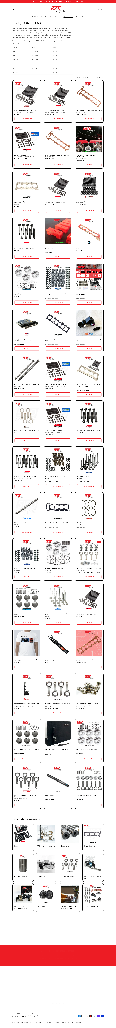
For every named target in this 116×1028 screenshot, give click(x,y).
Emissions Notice (80, 979)
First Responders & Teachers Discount (54, 985)
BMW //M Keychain (50, 659)
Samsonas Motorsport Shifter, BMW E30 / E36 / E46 (27, 704)
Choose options (27, 118)
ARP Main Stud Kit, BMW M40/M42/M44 (56, 384)
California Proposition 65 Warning (84, 982)
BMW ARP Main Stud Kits (21, 155)
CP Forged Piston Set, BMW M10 (54, 568)
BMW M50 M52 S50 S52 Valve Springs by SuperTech (56, 293)
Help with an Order (49, 979)
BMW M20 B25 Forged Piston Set (23, 613)
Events (14, 997)
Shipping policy (66, 1022)
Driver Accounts (16, 985)
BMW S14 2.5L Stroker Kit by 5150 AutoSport (88, 568)
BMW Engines (79, 991)
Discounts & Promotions (19, 982)
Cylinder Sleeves (20, 876)
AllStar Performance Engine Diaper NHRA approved (56, 750)
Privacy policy (47, 1022)
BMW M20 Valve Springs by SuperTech (25, 568)
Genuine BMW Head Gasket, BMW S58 (87, 247)
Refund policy (39, 1022)
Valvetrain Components (46, 846)
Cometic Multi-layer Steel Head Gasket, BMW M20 (57, 339)
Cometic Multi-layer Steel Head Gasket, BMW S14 (57, 523)
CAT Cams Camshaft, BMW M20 (23, 522)
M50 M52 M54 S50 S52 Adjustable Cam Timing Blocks (87, 156)
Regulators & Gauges (92, 940)
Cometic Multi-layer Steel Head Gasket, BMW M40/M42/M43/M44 (26, 201)
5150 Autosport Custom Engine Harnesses (20, 942)
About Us (15, 976)
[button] (14, 9)
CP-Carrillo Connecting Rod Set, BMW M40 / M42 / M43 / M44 (57, 704)
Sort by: (78, 77)
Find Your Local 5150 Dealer (51, 988)
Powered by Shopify (29, 1022)
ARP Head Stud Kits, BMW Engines (55, 110)
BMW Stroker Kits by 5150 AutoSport (69, 907)
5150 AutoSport (20, 1022)
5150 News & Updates (18, 979)
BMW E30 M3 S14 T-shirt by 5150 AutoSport (26, 659)
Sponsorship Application (19, 988)
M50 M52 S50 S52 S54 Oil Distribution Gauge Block (89, 339)
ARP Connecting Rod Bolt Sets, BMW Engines (26, 247)
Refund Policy (47, 991)
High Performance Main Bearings (21, 907)
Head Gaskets (89, 846)
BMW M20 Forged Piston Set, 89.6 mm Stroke (27, 749)
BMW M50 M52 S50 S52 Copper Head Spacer (89, 110)
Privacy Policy (48, 997)
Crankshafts (41, 906)
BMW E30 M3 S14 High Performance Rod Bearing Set (87, 523)
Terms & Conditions (49, 999)
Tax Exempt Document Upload (83, 988)
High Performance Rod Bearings (92, 877)
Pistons (40, 876)
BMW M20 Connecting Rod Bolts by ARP (25, 476)
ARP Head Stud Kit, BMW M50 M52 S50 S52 (26, 110)
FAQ (45, 976)
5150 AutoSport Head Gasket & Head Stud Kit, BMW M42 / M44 (88, 385)
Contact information (76, 1022)
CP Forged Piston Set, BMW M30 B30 (86, 749)
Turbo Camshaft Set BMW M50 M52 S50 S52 (26, 384)
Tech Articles (78, 976)
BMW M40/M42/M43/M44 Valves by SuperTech (86, 477)
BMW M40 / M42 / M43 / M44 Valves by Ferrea (56, 613)
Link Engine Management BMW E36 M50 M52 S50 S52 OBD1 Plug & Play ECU (26, 339)
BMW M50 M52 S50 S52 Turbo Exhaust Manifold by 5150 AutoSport (87, 704)
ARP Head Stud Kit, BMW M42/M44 (55, 201)
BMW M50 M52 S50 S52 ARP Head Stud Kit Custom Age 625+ (88, 293)
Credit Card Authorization (82, 985)
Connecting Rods (67, 876)
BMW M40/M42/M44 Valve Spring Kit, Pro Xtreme (56, 477)
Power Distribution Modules (67, 941)
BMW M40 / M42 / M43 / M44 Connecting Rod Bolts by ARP (89, 431)
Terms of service (56, 1022)
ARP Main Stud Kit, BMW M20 (53, 430)
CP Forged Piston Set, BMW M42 (23, 293)
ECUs (39, 940)
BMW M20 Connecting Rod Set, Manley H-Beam (25, 796)
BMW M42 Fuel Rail (50, 795)
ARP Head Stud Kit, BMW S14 (84, 613)
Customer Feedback (49, 982)
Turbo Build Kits (90, 906)
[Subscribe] (71, 963)
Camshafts (65, 846)
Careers (14, 991)
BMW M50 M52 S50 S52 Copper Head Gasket (89, 659)
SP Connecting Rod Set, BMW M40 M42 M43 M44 (26, 431)
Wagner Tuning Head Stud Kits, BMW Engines (89, 201)
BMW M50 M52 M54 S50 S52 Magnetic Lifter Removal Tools (57, 247)
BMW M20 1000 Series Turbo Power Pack (87, 795)
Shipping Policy (48, 994)
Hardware (17, 846)
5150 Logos (15, 994)
